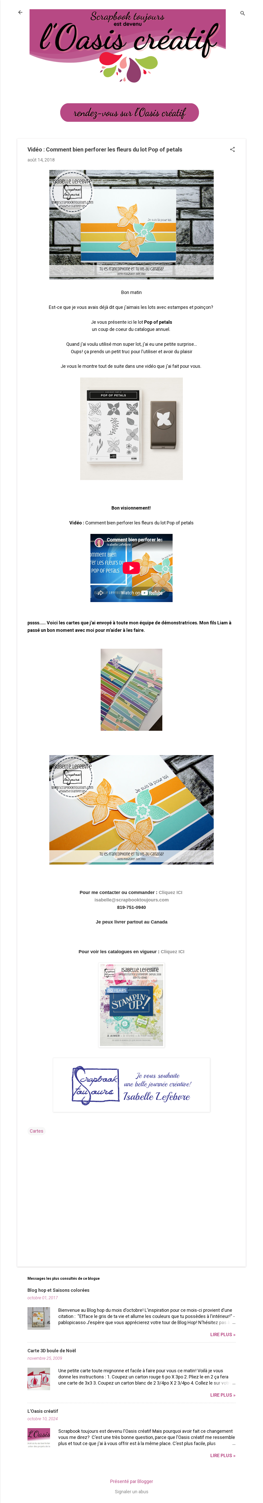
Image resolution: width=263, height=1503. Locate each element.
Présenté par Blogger (131, 1481)
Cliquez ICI (171, 892)
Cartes (36, 1131)
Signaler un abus (131, 1491)
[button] (232, 150)
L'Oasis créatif (42, 1411)
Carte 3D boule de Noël (51, 1350)
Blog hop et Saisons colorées (58, 1290)
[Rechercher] (243, 14)
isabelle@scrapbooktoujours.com (132, 899)
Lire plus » (223, 1334)
